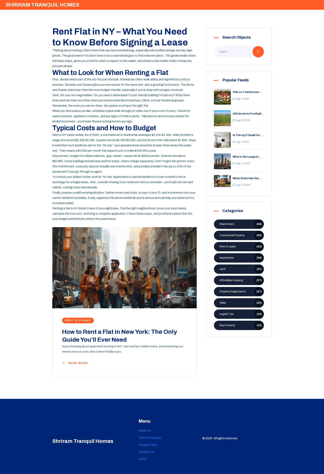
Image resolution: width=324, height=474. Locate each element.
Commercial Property (241, 235)
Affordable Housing (241, 280)
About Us (145, 430)
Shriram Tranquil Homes (42, 5)
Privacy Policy (148, 444)
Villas (241, 302)
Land (241, 269)
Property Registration (241, 291)
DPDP (143, 459)
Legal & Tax (241, 314)
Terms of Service (150, 437)
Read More (78, 363)
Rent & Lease (78, 320)
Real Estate (241, 224)
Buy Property (241, 325)
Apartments (241, 257)
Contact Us (146, 452)
